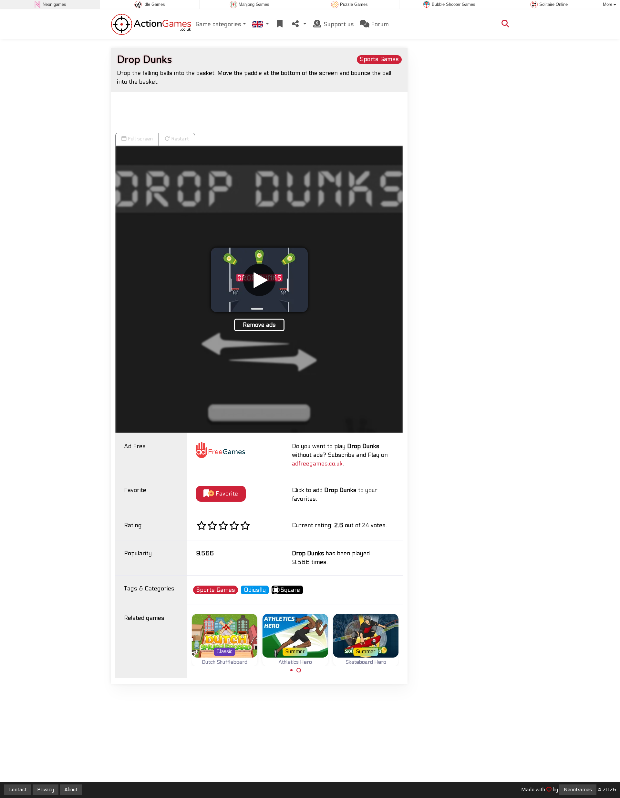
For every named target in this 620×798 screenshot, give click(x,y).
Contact (17, 790)
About (71, 790)
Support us (338, 24)
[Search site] (505, 24)
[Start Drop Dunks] (259, 280)
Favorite (226, 493)
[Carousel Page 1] (291, 670)
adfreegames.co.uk (317, 463)
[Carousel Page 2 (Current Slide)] (298, 670)
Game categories (218, 24)
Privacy (45, 790)
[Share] (298, 24)
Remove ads (259, 325)
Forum (379, 24)
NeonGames (578, 790)
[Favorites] (279, 24)
